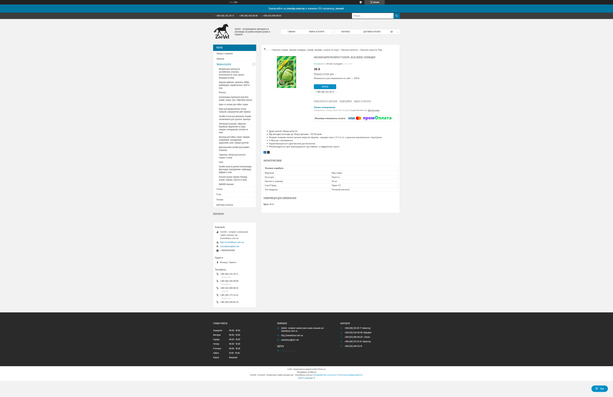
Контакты (345, 31)
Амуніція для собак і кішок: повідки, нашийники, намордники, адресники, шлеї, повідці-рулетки (234, 140)
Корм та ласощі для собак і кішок (233, 104)
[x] (268, 152)
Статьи (219, 189)
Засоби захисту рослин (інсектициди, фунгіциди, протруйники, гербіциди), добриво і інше (235, 169)
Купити (325, 87)
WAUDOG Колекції (226, 184)
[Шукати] (397, 16)
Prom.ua (321, 369)
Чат (602, 388)
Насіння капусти (349, 50)
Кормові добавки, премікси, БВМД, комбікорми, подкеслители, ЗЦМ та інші (234, 85)
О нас (218, 194)
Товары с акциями (224, 53)
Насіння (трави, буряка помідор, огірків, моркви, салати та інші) (305, 50)
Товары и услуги (316, 31)
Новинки (220, 59)
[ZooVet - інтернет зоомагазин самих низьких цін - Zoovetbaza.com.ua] (222, 31)
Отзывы (219, 199)
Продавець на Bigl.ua (306, 372)
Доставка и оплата (371, 31)
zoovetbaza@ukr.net (229, 246)
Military (222, 92)
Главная (291, 31)
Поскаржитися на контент (325, 375)
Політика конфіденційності (350, 375)
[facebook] (265, 152)
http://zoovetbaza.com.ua (232, 242)
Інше (221, 162)
